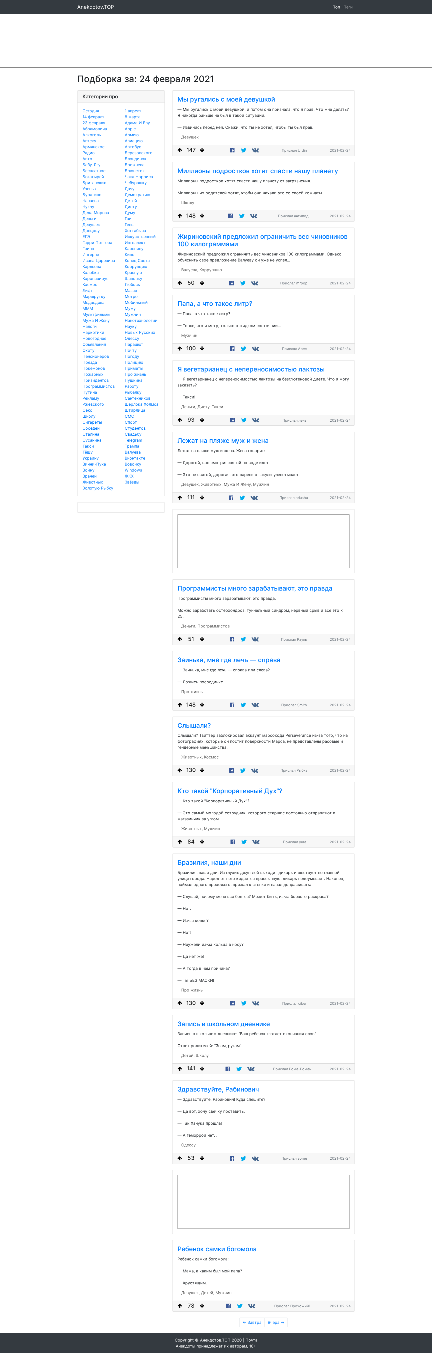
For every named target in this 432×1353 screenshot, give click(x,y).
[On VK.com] (256, 150)
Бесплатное (94, 170)
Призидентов (95, 380)
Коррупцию (136, 266)
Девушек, (190, 484)
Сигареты (92, 422)
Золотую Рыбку (97, 488)
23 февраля (93, 122)
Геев (129, 224)
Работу (131, 386)
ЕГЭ (86, 236)
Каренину (134, 248)
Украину (90, 458)
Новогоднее (94, 338)
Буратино (92, 194)
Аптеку (89, 140)
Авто (87, 158)
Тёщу (87, 452)
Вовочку (133, 464)
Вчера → (276, 1322)
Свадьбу (133, 434)
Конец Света (137, 260)
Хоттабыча (135, 230)
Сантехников (137, 398)
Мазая (131, 290)
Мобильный (136, 302)
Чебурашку (136, 182)
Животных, (211, 484)
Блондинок (135, 158)
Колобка (90, 272)
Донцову (91, 230)
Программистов (98, 386)
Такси (88, 446)
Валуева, (189, 269)
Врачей (89, 476)
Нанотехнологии (141, 320)
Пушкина (133, 380)
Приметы (134, 368)
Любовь (132, 284)
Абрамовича (94, 128)
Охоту (88, 350)
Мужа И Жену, (238, 484)
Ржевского (93, 404)
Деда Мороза (95, 212)
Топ (336, 6)
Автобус (133, 146)
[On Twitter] (244, 150)
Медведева (93, 302)
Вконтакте (135, 458)
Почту (131, 350)
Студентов (135, 428)
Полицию (134, 362)
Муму (130, 308)
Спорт (131, 422)
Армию (132, 134)
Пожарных (93, 374)
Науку (131, 326)
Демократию (137, 194)
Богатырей (93, 176)
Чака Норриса (139, 176)
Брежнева (134, 164)
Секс (87, 410)
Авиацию (134, 140)
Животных (92, 482)
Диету (131, 206)
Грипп (88, 248)
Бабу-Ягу (91, 164)
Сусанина (92, 440)
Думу (130, 212)
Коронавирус (95, 278)
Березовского (138, 152)
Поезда (89, 362)
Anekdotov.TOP (95, 7)
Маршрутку (94, 296)
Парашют (134, 344)
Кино (129, 254)
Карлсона (91, 266)
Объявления (94, 344)
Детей (131, 200)
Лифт (87, 290)
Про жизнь (135, 374)
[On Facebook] (232, 150)
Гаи (128, 218)
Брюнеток (135, 170)
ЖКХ (129, 476)
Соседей (91, 428)
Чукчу (88, 206)
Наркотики (93, 332)
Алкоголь (91, 134)
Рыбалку (133, 392)
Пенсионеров (95, 356)
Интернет (91, 254)
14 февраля (93, 116)
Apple (130, 128)
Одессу (132, 338)
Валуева (133, 452)
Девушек (91, 224)
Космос (89, 284)
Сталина (90, 434)
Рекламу (90, 398)
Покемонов (93, 368)
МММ (87, 308)
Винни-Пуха (94, 464)
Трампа (132, 446)
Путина (89, 392)
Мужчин (133, 314)
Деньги (89, 218)
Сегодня (90, 110)
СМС (129, 416)
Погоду (132, 356)
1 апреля (133, 110)
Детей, (187, 1055)
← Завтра (252, 1322)
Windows (133, 470)
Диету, (204, 406)
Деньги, (188, 406)
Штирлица (135, 410)
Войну (88, 470)
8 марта (132, 116)
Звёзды (132, 482)
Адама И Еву (137, 122)
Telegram (133, 440)
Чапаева (90, 200)
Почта (252, 1340)
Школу (89, 416)
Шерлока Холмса (141, 404)
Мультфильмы (96, 314)
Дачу (129, 188)
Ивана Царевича (98, 260)
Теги (349, 6)
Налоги (89, 326)
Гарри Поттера (97, 242)
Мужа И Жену (96, 320)
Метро (131, 296)
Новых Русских (140, 332)
